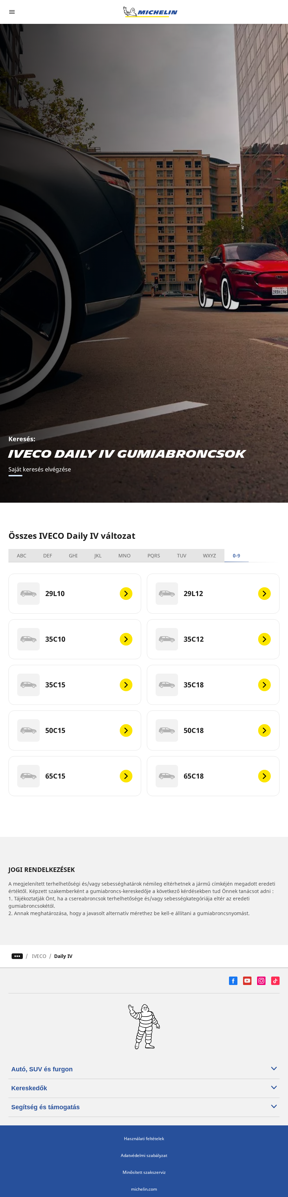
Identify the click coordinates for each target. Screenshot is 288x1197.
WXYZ (209, 555)
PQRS (154, 555)
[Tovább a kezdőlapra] (150, 12)
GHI (73, 555)
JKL (98, 555)
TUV (181, 555)
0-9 (236, 555)
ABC (21, 555)
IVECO (39, 956)
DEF (47, 555)
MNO (124, 555)
